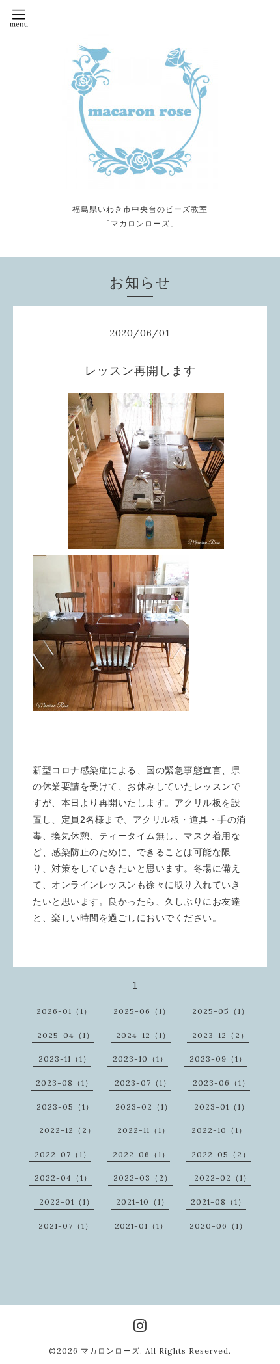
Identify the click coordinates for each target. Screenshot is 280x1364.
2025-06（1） (142, 1011)
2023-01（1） (221, 1107)
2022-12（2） (67, 1130)
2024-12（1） (143, 1035)
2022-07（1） (63, 1154)
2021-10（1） (142, 1202)
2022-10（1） (219, 1130)
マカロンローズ (110, 1351)
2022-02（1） (222, 1178)
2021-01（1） (141, 1226)
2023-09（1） (218, 1058)
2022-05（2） (221, 1154)
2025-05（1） (220, 1011)
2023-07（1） (143, 1083)
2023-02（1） (144, 1107)
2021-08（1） (218, 1202)
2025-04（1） (65, 1035)
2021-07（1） (65, 1226)
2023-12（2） (220, 1035)
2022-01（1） (66, 1202)
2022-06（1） (141, 1154)
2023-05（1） (65, 1107)
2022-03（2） (143, 1178)
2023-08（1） (64, 1083)
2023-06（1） (221, 1083)
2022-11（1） (143, 1130)
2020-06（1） (218, 1226)
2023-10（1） (140, 1058)
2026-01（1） (64, 1011)
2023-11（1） (64, 1058)
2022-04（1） (63, 1178)
